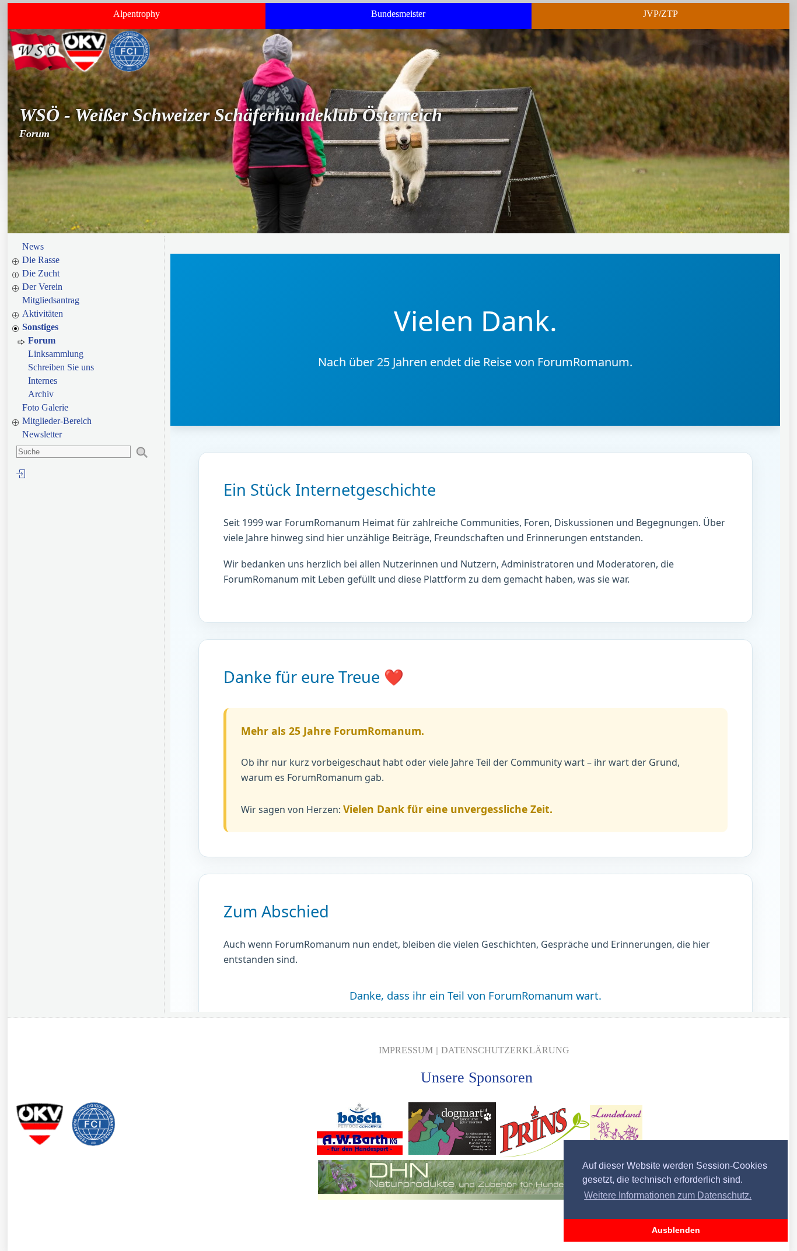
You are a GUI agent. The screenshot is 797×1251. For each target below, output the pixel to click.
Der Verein (42, 287)
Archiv (41, 394)
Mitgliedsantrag (50, 300)
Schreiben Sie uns (61, 367)
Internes (42, 381)
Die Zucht (41, 273)
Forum (41, 340)
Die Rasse (41, 260)
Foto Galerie (45, 407)
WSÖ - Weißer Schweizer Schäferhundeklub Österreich (230, 114)
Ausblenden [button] (676, 1230)
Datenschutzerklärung (505, 1050)
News (33, 246)
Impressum (406, 1050)
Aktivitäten (42, 313)
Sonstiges (40, 327)
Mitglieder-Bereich (57, 421)
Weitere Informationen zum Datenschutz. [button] (667, 1195)
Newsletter (42, 434)
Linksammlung (55, 354)
